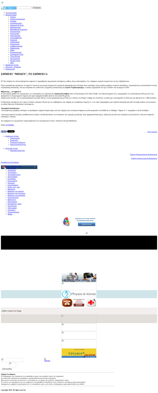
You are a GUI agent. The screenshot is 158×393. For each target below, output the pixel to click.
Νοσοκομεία (15, 138)
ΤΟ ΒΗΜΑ (9, 125)
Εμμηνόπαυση (13, 185)
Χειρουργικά (15, 59)
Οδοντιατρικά (15, 36)
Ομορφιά (13, 40)
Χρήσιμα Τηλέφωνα (17, 142)
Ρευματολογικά (16, 52)
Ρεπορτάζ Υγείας (12, 148)
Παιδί (12, 50)
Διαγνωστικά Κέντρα (18, 145)
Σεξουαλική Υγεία (16, 54)
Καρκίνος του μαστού (16, 191)
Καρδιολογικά (15, 27)
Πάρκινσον (12, 200)
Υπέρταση (11, 210)
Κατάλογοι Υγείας (12, 136)
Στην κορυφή (152, 132)
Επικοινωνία (10, 69)
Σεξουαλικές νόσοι (14, 204)
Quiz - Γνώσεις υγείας (14, 166)
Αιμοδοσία (12, 170)
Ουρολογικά (14, 44)
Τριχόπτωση (12, 206)
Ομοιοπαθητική (16, 38)
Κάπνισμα (11, 189)
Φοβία (10, 214)
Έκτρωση (11, 183)
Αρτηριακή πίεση (14, 175)
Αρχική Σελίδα (11, 13)
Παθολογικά (14, 48)
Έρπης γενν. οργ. (14, 187)
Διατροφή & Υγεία (17, 25)
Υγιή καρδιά (12, 208)
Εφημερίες (14, 140)
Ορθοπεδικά (14, 42)
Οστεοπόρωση (13, 198)
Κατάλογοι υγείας (12, 65)
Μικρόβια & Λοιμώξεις (18, 29)
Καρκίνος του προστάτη (16, 195)
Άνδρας (13, 17)
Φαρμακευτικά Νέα (17, 151)
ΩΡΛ (12, 63)
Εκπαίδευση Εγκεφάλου (10, 162)
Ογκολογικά (14, 34)
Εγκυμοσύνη (12, 181)
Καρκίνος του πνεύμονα (16, 193)
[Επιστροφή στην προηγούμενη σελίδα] (145, 132)
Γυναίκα (13, 21)
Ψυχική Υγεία (15, 61)
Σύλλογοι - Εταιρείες (13, 67)
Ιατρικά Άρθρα (11, 15)
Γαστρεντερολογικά (17, 19)
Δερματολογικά (16, 23)
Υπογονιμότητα (13, 212)
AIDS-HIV (12, 168)
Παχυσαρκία (12, 202)
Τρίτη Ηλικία (15, 57)
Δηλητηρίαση (12, 177)
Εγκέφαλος (12, 179)
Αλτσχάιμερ (12, 173)
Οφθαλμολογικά (16, 46)
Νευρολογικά (15, 32)
